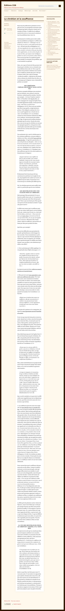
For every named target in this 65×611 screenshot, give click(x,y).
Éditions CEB (10, 5)
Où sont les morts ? (51, 46)
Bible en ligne (28, 10)
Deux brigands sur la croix (53, 53)
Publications (13, 10)
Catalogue (20, 10)
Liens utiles (34, 10)
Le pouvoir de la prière (52, 25)
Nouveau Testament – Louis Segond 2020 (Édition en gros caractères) (54, 23)
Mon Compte (42, 10)
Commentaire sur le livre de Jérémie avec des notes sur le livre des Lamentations (54, 31)
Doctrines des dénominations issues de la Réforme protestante (54, 35)
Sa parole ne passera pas (53, 45)
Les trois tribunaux (51, 52)
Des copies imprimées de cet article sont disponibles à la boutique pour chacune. (7, 45)
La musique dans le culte (53, 48)
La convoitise (50, 54)
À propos (6, 10)
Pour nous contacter (15, 601)
